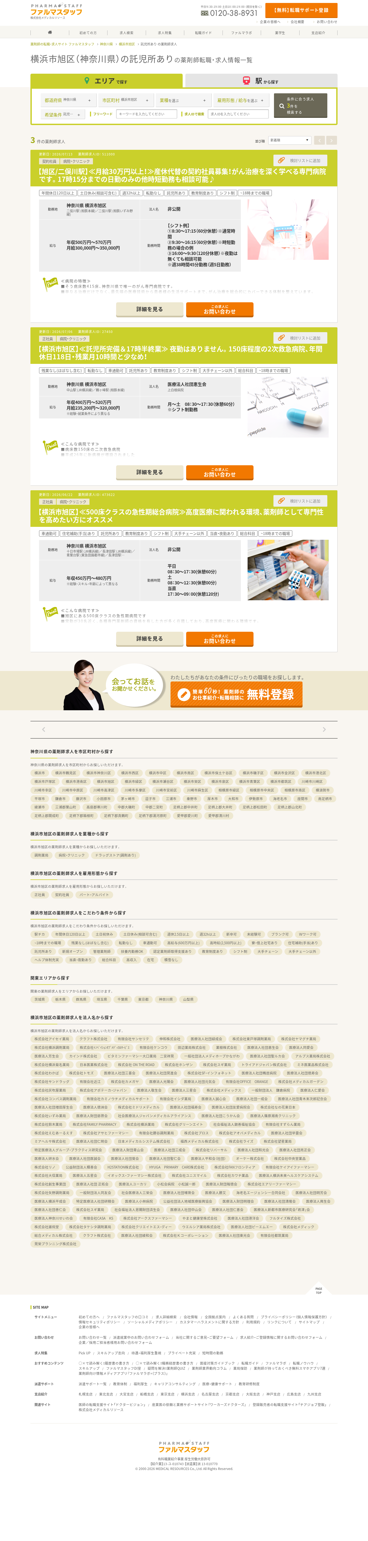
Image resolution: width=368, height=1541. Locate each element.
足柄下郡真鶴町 (116, 815)
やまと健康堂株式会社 (199, 1218)
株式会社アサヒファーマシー (106, 1132)
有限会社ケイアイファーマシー (290, 1167)
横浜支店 (188, 1394)
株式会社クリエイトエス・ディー (146, 1226)
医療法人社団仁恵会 (228, 1209)
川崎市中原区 (72, 790)
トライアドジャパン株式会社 (264, 1064)
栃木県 (60, 999)
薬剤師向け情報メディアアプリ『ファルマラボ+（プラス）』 (123, 1373)
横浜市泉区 (220, 781)
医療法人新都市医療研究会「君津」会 (282, 1209)
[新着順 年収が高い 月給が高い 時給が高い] (289, 140)
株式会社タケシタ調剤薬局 (90, 1226)
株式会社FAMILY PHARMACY (94, 1124)
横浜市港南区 (76, 781)
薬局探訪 (240, 1368)
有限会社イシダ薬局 (175, 1098)
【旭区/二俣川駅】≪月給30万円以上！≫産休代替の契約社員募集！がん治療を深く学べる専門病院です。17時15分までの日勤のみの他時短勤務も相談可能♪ (182, 175)
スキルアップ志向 (111, 1352)
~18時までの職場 (47, 942)
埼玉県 (102, 999)
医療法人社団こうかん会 (221, 1115)
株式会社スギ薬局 (217, 1064)
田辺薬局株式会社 (192, 1047)
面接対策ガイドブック (217, 1363)
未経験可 (254, 934)
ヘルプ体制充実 (46, 959)
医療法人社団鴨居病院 (259, 1072)
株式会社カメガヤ (125, 1081)
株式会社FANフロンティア (234, 1167)
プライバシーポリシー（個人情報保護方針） (294, 1316)
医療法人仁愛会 (312, 1090)
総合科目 (109, 959)
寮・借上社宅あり (265, 942)
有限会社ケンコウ (154, 1047)
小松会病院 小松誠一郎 (176, 1184)
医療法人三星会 (184, 1090)
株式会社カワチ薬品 (233, 1175)
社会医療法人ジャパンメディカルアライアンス (154, 1115)
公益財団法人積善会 (81, 1167)
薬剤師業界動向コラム (209, 1368)
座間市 (302, 798)
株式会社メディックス (224, 1090)
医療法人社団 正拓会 (92, 1184)
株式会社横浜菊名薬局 (52, 1064)
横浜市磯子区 (253, 772)
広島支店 (294, 1394)
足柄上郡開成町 (46, 815)
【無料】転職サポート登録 (301, 9)
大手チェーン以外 (302, 951)
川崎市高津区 (103, 790)
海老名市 (280, 798)
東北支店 (106, 1394)
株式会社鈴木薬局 (48, 1124)
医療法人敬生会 (149, 1090)
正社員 (39, 894)
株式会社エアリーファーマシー (272, 1184)
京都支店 (232, 1394)
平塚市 (39, 798)
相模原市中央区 (262, 790)
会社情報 (191, 1316)
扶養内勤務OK (132, 951)
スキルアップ (89, 1368)
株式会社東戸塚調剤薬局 (251, 1038)
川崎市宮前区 (166, 790)
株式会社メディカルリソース (101, 1409)
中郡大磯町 (126, 806)
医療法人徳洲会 (95, 1107)
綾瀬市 (39, 806)
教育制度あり (212, 951)
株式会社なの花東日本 (278, 1107)
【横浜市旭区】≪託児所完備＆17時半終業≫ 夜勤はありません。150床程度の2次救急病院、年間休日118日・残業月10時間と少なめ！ (180, 352)
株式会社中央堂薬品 (290, 1158)
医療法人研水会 (46, 1158)
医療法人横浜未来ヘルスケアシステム (288, 1175)
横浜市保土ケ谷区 (218, 772)
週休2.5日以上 (178, 934)
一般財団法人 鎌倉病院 (271, 1090)
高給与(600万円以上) (183, 942)
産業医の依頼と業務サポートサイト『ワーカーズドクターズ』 (199, 1404)
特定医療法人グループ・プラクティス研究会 (68, 1149)
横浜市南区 (185, 772)
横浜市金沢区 (284, 772)
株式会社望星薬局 (278, 1141)
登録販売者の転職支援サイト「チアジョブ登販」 (290, 1404)
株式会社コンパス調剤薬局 (55, 1098)
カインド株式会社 (83, 1056)
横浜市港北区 (315, 772)
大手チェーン (268, 951)
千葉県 (122, 999)
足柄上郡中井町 (185, 806)
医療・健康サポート (217, 1383)
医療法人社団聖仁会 (165, 1158)
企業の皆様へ (270, 21)
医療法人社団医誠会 (85, 1158)
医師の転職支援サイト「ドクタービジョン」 (112, 1404)
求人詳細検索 (166, 1316)
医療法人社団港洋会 (243, 1218)
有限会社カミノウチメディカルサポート (118, 1098)
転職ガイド (250, 1363)
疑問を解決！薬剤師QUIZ (166, 1368)
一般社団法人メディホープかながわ (212, 1056)
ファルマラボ (275, 1363)
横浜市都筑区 (280, 781)
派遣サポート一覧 (93, 1383)
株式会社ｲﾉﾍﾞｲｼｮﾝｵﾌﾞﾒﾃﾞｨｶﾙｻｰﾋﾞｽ (104, 1047)
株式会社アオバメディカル (240, 1132)
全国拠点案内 (215, 1316)
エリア (111, 81)
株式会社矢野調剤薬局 (52, 1192)
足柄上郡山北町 (289, 806)
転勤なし (126, 942)
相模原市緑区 (228, 790)
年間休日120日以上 (70, 934)
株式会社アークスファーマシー (147, 1218)
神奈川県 (106, 44)
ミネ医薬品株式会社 (313, 1064)
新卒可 (231, 934)
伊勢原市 (256, 798)
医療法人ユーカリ (133, 1184)
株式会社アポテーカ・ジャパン (103, 1090)
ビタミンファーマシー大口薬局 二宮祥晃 (140, 1056)
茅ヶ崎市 (128, 798)
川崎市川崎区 (312, 781)
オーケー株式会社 (250, 1158)
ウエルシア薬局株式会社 (201, 1226)
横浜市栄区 (192, 781)
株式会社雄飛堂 (46, 1226)
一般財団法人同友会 (95, 1192)
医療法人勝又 (215, 1192)
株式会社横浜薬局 (141, 1124)
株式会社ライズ (241, 1141)
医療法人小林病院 (139, 1201)
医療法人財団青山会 (128, 1149)
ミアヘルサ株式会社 (50, 1141)
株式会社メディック (298, 1226)
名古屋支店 (210, 1394)
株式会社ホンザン (179, 1064)
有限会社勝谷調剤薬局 (156, 1132)
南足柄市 (325, 798)
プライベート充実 (182, 1352)
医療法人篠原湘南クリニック (273, 1115)
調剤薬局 (41, 855)
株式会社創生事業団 (50, 1184)
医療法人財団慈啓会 (92, 1115)
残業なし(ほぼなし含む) (90, 942)
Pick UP (85, 1352)
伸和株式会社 (169, 1038)
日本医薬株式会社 (94, 1064)
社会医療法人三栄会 (137, 1192)
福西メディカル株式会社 (199, 1141)
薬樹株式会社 (226, 1047)
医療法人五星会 (85, 1175)
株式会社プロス (196, 1132)
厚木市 (212, 798)
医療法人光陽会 (161, 1081)
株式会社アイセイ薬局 (51, 1038)
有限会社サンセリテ (133, 1038)
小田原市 (104, 798)
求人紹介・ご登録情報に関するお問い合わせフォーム (281, 1337)
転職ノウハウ (303, 1363)
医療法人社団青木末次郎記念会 (302, 1098)
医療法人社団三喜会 (120, 1072)
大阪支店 (253, 1394)
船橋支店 (147, 1394)
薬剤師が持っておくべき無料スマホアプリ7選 (289, 1368)
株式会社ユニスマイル (189, 1175)
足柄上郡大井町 (220, 806)
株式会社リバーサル (211, 1149)
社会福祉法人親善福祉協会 (234, 1124)
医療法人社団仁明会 (92, 1141)
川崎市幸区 (43, 790)
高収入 (131, 959)
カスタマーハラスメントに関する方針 (209, 1322)
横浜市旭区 (127, 44)
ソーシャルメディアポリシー (150, 1322)
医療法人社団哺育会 (179, 1192)
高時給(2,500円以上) (225, 942)
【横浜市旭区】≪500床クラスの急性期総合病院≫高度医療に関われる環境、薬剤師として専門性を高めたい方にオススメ (181, 515)
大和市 (233, 798)
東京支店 (168, 1394)
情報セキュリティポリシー (99, 1322)
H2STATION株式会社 (123, 1167)
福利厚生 (141, 1383)
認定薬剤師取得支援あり (172, 951)
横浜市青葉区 (249, 781)
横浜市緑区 (133, 781)
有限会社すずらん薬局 (283, 1124)
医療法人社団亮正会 (295, 1149)
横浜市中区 (157, 772)
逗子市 (150, 798)
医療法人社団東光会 (234, 1235)
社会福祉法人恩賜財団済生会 (137, 1209)
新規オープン (72, 951)
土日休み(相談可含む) (140, 934)
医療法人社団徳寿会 (302, 1072)
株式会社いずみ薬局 (50, 1115)
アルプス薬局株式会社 (312, 1056)
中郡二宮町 (154, 806)
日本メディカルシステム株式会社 (144, 1141)
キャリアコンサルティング (175, 1383)
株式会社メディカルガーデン (301, 1081)
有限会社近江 (90, 1081)
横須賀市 (323, 790)
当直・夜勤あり (80, 959)
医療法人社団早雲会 (287, 1132)
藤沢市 (81, 798)
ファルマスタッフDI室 (123, 1368)
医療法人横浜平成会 (50, 1201)
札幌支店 (86, 1394)
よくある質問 (243, 1316)
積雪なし (171, 959)
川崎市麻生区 (197, 790)
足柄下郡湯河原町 (153, 815)
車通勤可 (150, 942)
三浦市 (171, 798)
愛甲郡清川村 (218, 815)
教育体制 (120, 1383)
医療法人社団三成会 (170, 1149)
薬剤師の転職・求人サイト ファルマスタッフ (62, 44)
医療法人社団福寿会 (186, 1107)
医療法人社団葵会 (125, 1158)
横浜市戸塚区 (44, 781)
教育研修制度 (249, 1383)
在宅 (150, 959)
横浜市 (39, 772)
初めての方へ (89, 1316)
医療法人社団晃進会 (161, 1072)
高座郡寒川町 (96, 806)
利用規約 (253, 1322)
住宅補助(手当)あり (303, 942)
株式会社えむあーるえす (53, 1132)
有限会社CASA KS (98, 1218)
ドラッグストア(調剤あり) (115, 855)
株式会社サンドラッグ (52, 1081)
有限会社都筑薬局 (275, 1235)
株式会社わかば (46, 1072)
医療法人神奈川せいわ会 (53, 1218)
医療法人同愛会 (301, 1047)
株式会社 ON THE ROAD (136, 1064)
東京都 (143, 999)
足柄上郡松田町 (255, 806)
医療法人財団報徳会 (221, 1184)
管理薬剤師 (102, 951)
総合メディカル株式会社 (53, 1235)
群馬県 (81, 999)
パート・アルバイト (94, 894)
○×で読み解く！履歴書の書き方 (104, 1363)
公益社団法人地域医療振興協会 (187, 1201)
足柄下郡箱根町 (81, 815)
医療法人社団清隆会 (280, 1201)
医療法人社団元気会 (200, 1081)
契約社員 (62, 894)
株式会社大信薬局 (48, 1175)
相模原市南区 (294, 790)
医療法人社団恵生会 (263, 1047)
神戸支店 (273, 1394)
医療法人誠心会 (214, 1098)
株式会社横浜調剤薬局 (52, 1047)
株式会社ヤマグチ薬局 (298, 1038)
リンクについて (279, 1322)
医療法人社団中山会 (186, 1209)
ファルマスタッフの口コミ (128, 1316)
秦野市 (192, 798)
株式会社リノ (44, 1167)
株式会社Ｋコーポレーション (186, 1235)
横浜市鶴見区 (65, 772)
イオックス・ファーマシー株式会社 (134, 1175)
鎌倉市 (60, 798)
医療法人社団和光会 (253, 1149)
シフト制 (240, 951)
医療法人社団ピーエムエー (252, 1226)
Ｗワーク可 (308, 934)
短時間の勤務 (212, 1352)
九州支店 (314, 1394)
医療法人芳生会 (46, 1056)
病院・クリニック (72, 855)
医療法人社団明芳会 (311, 1192)
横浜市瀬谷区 (162, 781)
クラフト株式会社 (93, 1038)
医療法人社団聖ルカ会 (267, 1056)
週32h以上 (208, 934)
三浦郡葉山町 (65, 806)
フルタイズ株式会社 (285, 1218)
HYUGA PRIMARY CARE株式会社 (176, 1167)
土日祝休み (104, 934)
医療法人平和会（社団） (208, 1158)
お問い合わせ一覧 (93, 1337)
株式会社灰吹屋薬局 (52, 1090)
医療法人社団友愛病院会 (231, 1107)
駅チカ (39, 934)
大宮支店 (127, 1394)
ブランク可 (280, 934)
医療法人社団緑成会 (206, 1038)
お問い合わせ (327, 21)
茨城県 (39, 999)
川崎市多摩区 (135, 790)
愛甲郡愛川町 (187, 815)
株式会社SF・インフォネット (209, 1072)
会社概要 (297, 21)
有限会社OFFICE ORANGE (247, 1081)
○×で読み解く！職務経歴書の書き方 (164, 1363)
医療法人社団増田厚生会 (53, 1107)
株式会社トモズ (81, 1072)
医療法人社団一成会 (252, 1098)
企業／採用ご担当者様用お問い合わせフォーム (115, 1342)
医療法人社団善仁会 (50, 1209)
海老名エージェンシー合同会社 (260, 1192)
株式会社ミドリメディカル (139, 1107)
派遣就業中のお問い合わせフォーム (141, 1337)
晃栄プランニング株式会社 (55, 1243)
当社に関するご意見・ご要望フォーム (205, 1337)
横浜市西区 (130, 772)
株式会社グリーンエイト (184, 1124)
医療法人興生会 (318, 1201)
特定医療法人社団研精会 (95, 1201)
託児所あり (43, 951)
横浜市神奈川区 (98, 772)
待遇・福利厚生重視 (146, 1352)
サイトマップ (309, 1322)
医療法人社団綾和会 (137, 1235)
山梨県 (188, 999)
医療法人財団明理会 (238, 1201)
